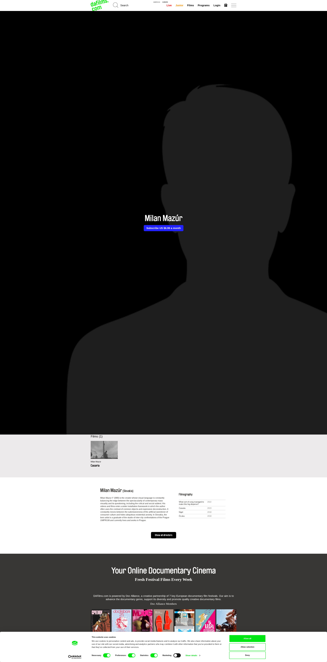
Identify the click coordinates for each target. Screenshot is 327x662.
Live (169, 5)
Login (216, 5)
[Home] (100, 5)
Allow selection (247, 647)
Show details (191, 655)
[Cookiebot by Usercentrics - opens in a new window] (75, 657)
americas (156, 2)
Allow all (247, 638)
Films (190, 5)
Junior (179, 5)
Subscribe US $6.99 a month (163, 228)
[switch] (131, 655)
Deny (247, 655)
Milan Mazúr (96, 462)
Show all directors (163, 535)
